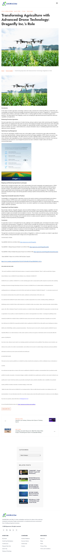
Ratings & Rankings (6, 551)
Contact (23, 546)
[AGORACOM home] (9, 4)
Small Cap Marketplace (7, 541)
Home (2, 70)
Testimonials (24, 543)
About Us (42, 538)
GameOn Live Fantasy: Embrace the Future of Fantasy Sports (29, 420)
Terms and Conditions (45, 548)
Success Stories (25, 541)
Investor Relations (25, 538)
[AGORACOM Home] (9, 515)
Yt (16, 530)
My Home (4, 538)
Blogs (41, 541)
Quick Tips (4, 548)
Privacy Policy (43, 546)
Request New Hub (6, 546)
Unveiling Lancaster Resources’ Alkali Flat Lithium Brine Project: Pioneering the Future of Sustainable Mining (29, 431)
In (13, 530)
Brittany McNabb (9, 11)
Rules (41, 543)
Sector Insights (30, 11)
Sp (10, 530)
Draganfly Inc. (6, 409)
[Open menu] (57, 3)
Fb (6, 530)
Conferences (5, 543)
